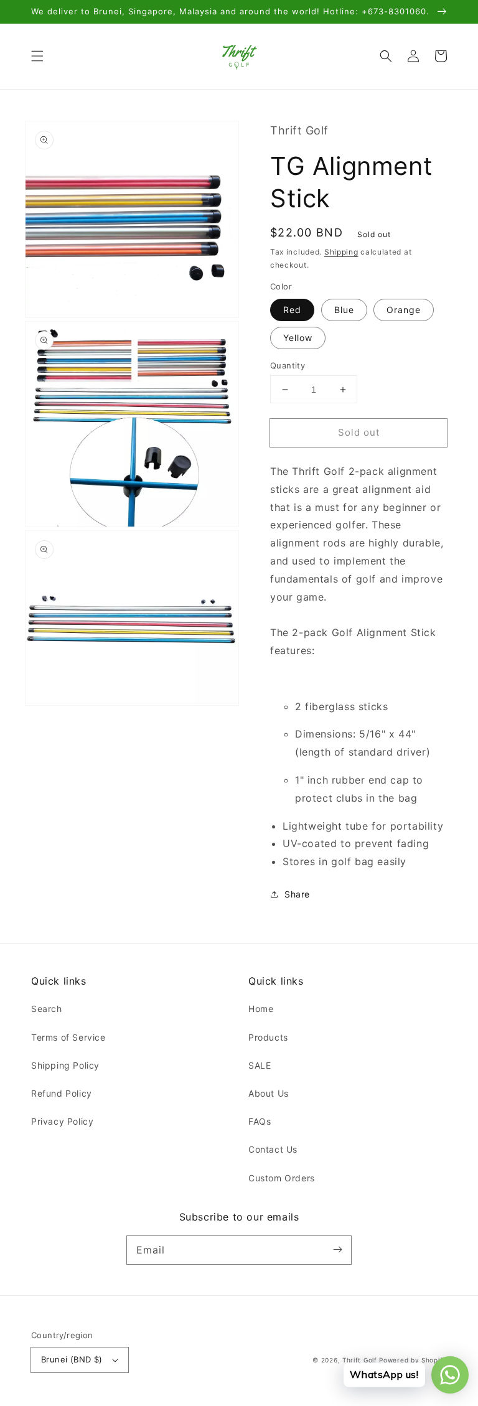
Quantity (287, 365)
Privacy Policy (62, 1121)
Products (268, 1037)
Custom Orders (281, 1178)
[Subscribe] (337, 1249)
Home (260, 1008)
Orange (404, 309)
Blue (344, 309)
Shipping (341, 251)
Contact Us (273, 1149)
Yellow (297, 337)
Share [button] (297, 894)
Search (46, 1008)
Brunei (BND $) (72, 1359)
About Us (268, 1093)
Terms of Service (68, 1037)
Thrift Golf (359, 1360)
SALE (259, 1065)
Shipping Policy (65, 1065)
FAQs (259, 1121)
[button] (37, 56)
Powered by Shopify (413, 1360)
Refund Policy (61, 1093)
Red (292, 309)
